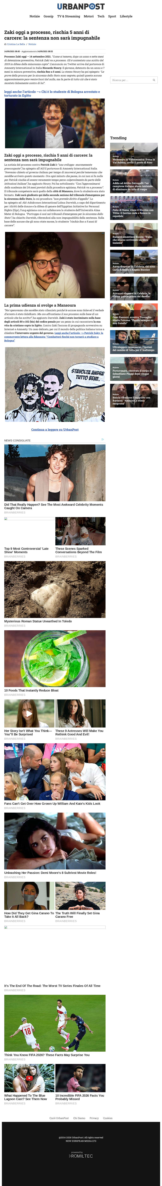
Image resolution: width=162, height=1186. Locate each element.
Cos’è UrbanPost (59, 1118)
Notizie (35, 16)
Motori (89, 16)
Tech (100, 16)
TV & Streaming (68, 16)
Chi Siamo (79, 1118)
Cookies (107, 1118)
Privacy (94, 1118)
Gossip (48, 16)
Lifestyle (126, 16)
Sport (112, 16)
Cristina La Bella (16, 44)
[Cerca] (154, 80)
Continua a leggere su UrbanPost (55, 429)
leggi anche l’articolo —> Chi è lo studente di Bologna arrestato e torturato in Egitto (52, 93)
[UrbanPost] (81, 6)
